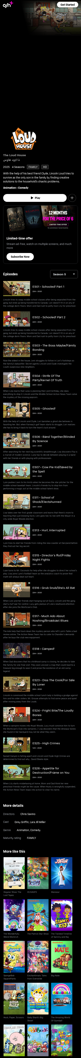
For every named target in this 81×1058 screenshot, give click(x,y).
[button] (67, 4)
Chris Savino (27, 814)
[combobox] (64, 274)
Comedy (23, 187)
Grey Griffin (22, 822)
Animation (9, 187)
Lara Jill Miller (38, 822)
